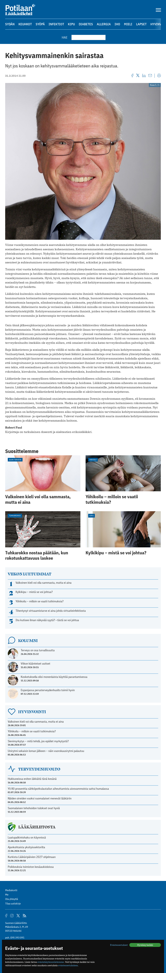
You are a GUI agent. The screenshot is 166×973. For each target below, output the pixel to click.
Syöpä (40, 24)
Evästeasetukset (119, 945)
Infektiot (56, 24)
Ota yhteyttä (11, 899)
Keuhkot (25, 24)
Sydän (10, 24)
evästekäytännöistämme (50, 962)
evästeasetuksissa (68, 965)
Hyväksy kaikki (145, 945)
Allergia (104, 24)
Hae (65, 37)
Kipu (71, 24)
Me (6, 894)
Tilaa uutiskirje (13, 903)
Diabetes (86, 24)
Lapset (141, 24)
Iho (117, 24)
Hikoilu (92, 459)
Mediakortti (11, 890)
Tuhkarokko (15, 515)
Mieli (128, 24)
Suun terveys (15, 459)
